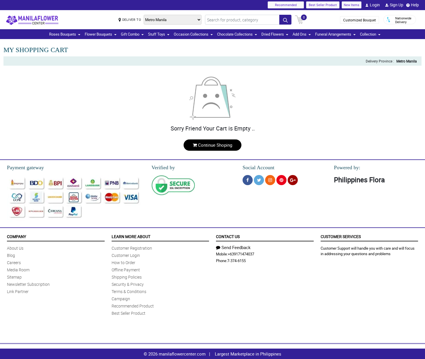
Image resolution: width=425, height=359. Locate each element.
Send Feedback (236, 247)
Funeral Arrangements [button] (333, 34)
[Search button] (285, 20)
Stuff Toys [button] (156, 34)
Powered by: (347, 167)
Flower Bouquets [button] (98, 34)
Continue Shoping (215, 145)
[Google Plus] (293, 180)
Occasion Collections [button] (191, 34)
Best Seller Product (323, 5)
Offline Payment (126, 270)
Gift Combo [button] (130, 34)
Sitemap (14, 277)
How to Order (123, 262)
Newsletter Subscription (28, 284)
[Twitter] (259, 180)
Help (415, 5)
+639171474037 (241, 254)
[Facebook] (248, 180)
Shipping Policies (127, 277)
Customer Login (126, 255)
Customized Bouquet (359, 20)
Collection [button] (368, 34)
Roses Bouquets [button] (62, 34)
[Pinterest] (281, 180)
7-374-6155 (236, 260)
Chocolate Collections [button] (235, 34)
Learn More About (131, 236)
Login (375, 5)
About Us (15, 248)
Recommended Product (133, 306)
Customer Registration (132, 248)
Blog (11, 255)
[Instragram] (270, 180)
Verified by (163, 167)
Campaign (121, 298)
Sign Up (396, 5)
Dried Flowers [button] (272, 34)
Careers (14, 262)
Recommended (286, 5)
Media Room (18, 270)
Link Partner (18, 291)
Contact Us (228, 236)
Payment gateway (25, 167)
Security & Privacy (128, 284)
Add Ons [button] (299, 34)
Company (16, 236)
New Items (351, 5)
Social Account (258, 167)
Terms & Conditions (129, 291)
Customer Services (341, 236)
